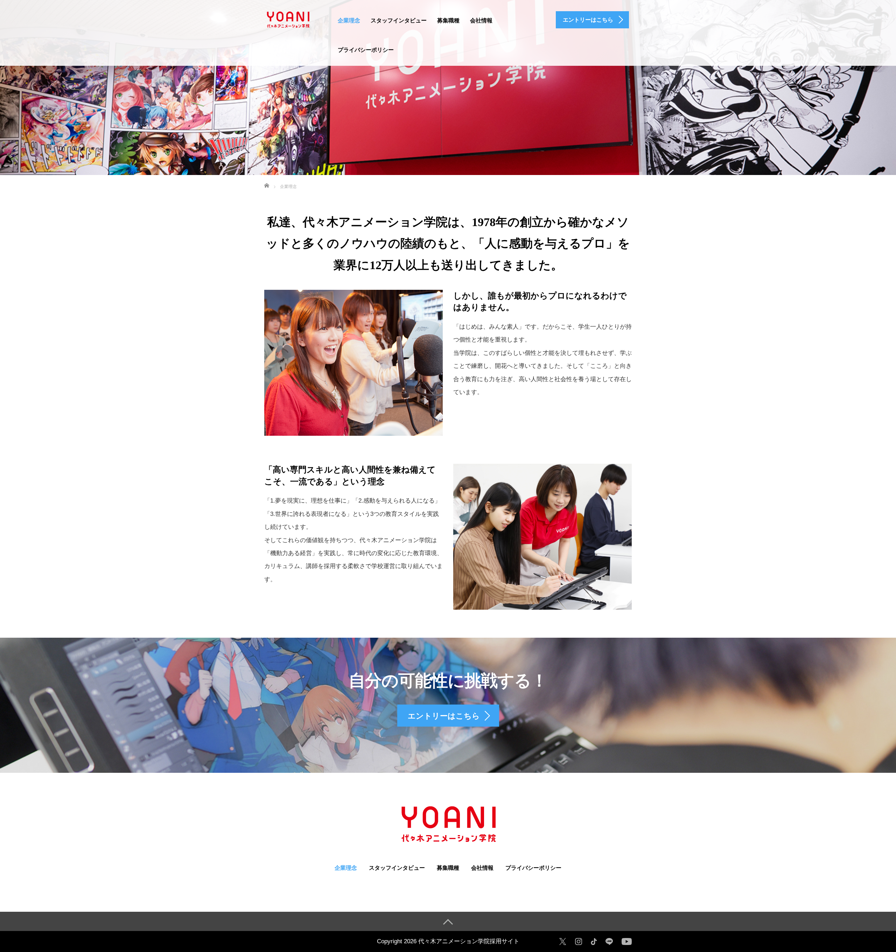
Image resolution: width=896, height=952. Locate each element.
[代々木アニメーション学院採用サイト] (288, 19)
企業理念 (349, 20)
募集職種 (448, 20)
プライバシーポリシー (366, 50)
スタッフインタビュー (399, 20)
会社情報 (481, 20)
